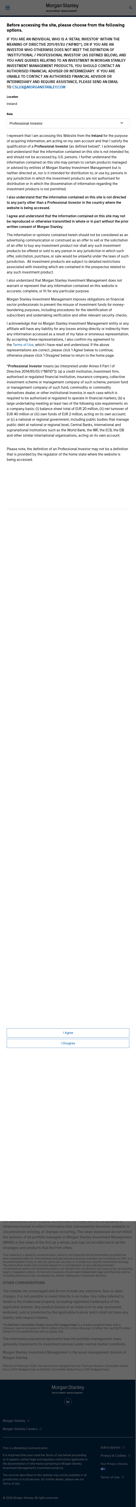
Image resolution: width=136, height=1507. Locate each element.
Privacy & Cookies (113, 1456)
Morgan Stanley (14, 1421)
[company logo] (62, 8)
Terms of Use (23, 345)
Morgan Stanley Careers (20, 1429)
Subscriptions (110, 1447)
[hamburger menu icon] (7, 7)
